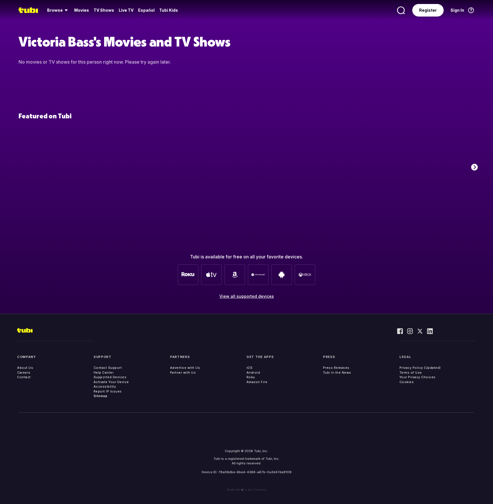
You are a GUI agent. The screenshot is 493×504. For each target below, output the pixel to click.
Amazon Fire (257, 382)
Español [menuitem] (146, 10)
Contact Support (108, 368)
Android (253, 373)
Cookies (406, 382)
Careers (24, 373)
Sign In (457, 10)
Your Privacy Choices (417, 377)
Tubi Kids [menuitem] (168, 10)
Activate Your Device (111, 382)
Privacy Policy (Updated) (420, 368)
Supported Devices (110, 377)
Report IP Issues (108, 391)
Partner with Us (183, 373)
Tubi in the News (337, 373)
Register (428, 10)
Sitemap (101, 396)
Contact (24, 377)
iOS (249, 368)
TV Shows (104, 10)
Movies (81, 10)
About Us (25, 368)
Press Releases (336, 368)
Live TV (126, 10)
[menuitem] (58, 10)
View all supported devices (246, 296)
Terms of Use (410, 373)
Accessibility (105, 386)
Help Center (104, 373)
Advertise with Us (185, 368)
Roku (250, 377)
